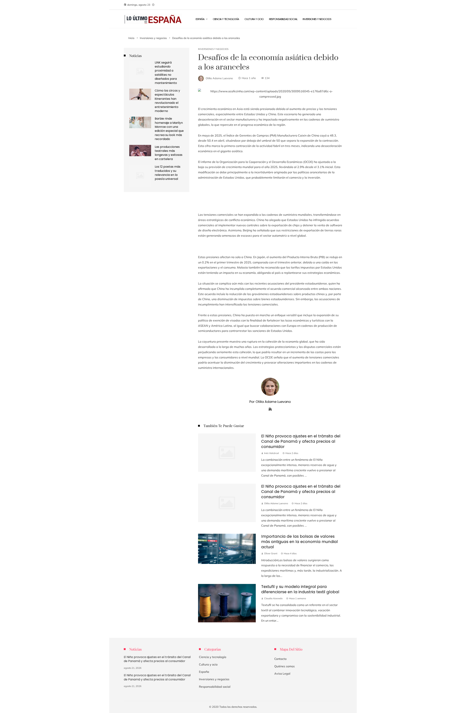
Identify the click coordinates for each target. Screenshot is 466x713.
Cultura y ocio (208, 664)
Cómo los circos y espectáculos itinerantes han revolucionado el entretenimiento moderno (167, 100)
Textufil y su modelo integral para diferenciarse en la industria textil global (300, 589)
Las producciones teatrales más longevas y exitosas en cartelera (168, 153)
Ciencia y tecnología (212, 657)
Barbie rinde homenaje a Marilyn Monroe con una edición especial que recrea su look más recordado (169, 128)
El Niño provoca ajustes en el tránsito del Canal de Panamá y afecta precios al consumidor (300, 441)
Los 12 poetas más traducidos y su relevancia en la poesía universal (167, 173)
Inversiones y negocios (213, 49)
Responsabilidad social (214, 686)
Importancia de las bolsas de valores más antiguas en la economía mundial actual (299, 542)
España (204, 672)
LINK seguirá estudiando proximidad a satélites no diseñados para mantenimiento (166, 72)
